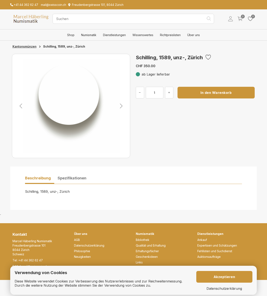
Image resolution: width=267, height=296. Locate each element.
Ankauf (202, 240)
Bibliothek (142, 240)
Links (139, 262)
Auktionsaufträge (209, 256)
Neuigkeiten (82, 256)
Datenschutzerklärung (89, 245)
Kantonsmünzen (25, 46)
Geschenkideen (147, 256)
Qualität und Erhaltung (151, 245)
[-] (140, 92)
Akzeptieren (224, 277)
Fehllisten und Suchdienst (214, 251)
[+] (169, 92)
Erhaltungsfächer (147, 251)
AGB (77, 240)
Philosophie (82, 251)
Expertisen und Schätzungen (217, 245)
